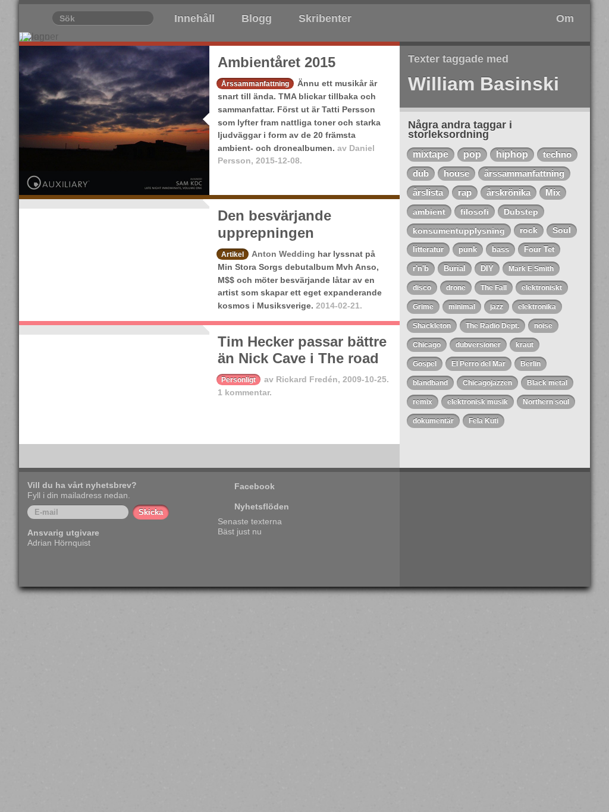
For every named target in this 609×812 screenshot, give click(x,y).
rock (529, 230)
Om (565, 18)
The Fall (494, 288)
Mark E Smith (531, 269)
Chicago (427, 345)
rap (465, 192)
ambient (429, 211)
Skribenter (325, 18)
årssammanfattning (524, 173)
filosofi (474, 211)
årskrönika (508, 192)
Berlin (530, 364)
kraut (524, 345)
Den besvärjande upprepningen (274, 224)
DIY (487, 268)
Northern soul (546, 402)
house (456, 173)
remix (422, 402)
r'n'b (421, 268)
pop (472, 154)
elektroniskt (542, 288)
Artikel (232, 254)
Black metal (547, 383)
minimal (461, 307)
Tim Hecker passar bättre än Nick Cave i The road (302, 350)
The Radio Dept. (492, 326)
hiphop (512, 154)
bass (500, 249)
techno (557, 154)
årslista (428, 192)
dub (421, 173)
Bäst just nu (240, 531)
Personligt (238, 379)
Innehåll (194, 18)
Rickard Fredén (307, 379)
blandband (430, 383)
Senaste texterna (250, 521)
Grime (423, 307)
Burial (455, 268)
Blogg (256, 18)
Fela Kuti (483, 421)
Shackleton (432, 326)
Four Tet (539, 249)
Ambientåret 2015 (276, 62)
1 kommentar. (245, 392)
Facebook (254, 486)
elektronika (537, 307)
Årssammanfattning (255, 83)
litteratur (428, 249)
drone (456, 288)
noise (543, 326)
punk (468, 249)
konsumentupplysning (459, 230)
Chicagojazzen (487, 383)
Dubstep (521, 211)
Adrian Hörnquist (58, 542)
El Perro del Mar (478, 364)
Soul (562, 230)
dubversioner (478, 345)
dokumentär (433, 421)
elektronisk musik (477, 402)
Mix (552, 192)
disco (422, 288)
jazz (496, 307)
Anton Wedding (283, 254)
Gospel (425, 364)
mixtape (430, 154)
